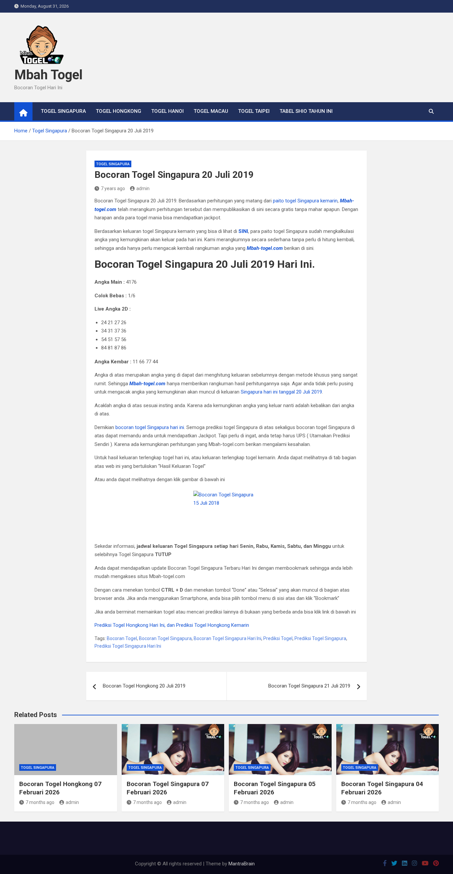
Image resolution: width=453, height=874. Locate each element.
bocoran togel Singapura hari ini (149, 427)
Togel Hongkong (118, 111)
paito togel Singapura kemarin (305, 201)
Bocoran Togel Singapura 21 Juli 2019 (309, 686)
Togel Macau (211, 111)
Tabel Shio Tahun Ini (306, 111)
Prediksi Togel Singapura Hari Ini (128, 646)
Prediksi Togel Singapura (320, 638)
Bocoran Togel (122, 638)
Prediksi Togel (277, 638)
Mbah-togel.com (147, 384)
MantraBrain (241, 864)
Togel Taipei (254, 111)
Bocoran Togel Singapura (165, 638)
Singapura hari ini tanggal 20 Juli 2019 (281, 392)
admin (143, 188)
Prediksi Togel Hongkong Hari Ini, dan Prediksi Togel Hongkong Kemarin (172, 625)
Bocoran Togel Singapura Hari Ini (227, 638)
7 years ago (113, 188)
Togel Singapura (63, 111)
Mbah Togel (48, 75)
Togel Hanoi (167, 111)
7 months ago (40, 802)
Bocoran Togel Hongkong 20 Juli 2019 (144, 686)
